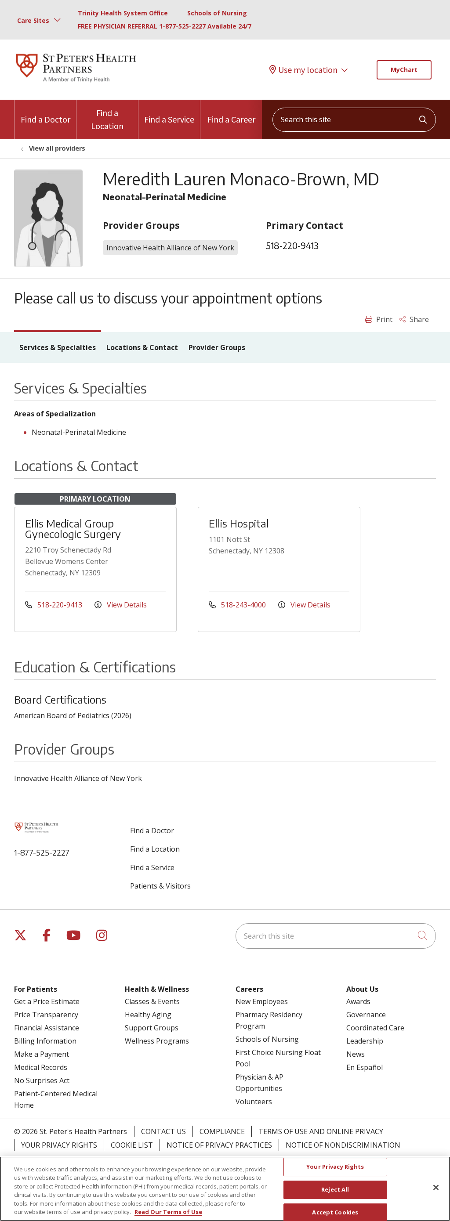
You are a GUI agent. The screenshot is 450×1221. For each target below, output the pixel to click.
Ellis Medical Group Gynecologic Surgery (73, 528)
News (355, 1054)
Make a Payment (41, 1054)
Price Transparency (46, 1014)
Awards (358, 1001)
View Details (126, 605)
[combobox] (354, 120)
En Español (364, 1067)
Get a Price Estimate (47, 1001)
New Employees (262, 1001)
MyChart (404, 69)
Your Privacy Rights (59, 1145)
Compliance (222, 1131)
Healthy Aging (148, 1014)
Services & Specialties (57, 347)
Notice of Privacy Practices (219, 1145)
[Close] (436, 1187)
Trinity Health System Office (123, 13)
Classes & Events (152, 1001)
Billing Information (45, 1041)
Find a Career (231, 119)
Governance (366, 1014)
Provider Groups (217, 347)
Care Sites (33, 20)
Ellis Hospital (239, 523)
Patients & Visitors (160, 886)
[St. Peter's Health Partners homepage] (76, 83)
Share (418, 319)
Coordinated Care (375, 1028)
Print (383, 319)
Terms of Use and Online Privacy (320, 1131)
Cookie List (132, 1145)
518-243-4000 (243, 605)
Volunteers (254, 1101)
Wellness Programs (157, 1041)
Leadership (364, 1041)
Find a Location (107, 119)
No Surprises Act (41, 1080)
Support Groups (151, 1028)
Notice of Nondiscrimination (343, 1145)
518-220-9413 (292, 245)
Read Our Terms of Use (168, 1212)
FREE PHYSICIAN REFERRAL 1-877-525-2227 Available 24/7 (164, 26)
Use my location (308, 69)
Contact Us (163, 1131)
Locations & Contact (142, 347)
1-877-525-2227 (41, 852)
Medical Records (40, 1067)
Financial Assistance (46, 1028)
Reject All (335, 1189)
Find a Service (169, 119)
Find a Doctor (45, 119)
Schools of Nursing (217, 13)
